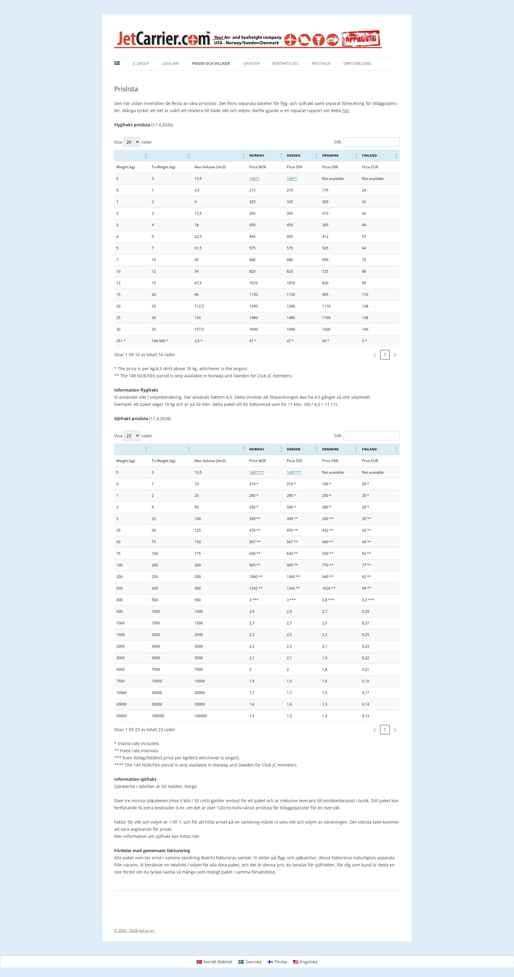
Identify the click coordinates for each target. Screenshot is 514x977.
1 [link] (385, 354)
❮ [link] (375, 354)
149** (254, 178)
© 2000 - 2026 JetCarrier (134, 930)
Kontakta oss (285, 63)
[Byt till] (117, 63)
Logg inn (170, 63)
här (345, 110)
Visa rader (133, 142)
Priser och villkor (211, 63)
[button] (146, 155)
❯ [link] (395, 354)
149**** (256, 472)
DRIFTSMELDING (357, 63)
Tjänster (251, 63)
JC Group (141, 63)
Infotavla (321, 63)
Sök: (338, 141)
